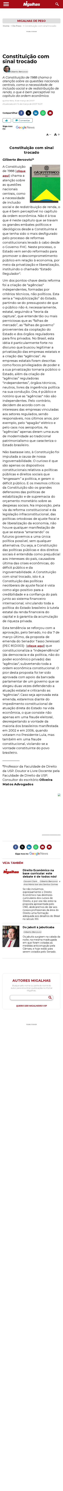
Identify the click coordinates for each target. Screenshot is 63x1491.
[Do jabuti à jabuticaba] (13, 946)
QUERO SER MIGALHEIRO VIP (31, 1006)
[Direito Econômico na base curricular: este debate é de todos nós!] (13, 873)
